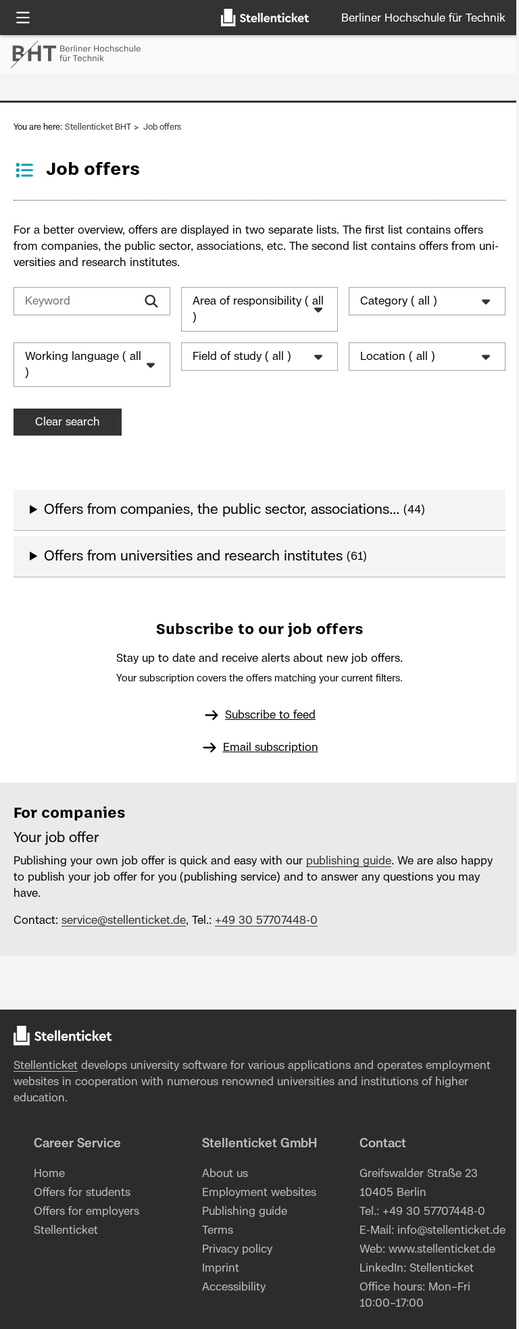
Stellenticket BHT (98, 127)
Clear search (67, 422)
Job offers (162, 127)
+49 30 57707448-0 (266, 920)
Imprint (215, 1268)
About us (220, 1173)
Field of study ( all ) (238, 356)
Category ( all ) (391, 301)
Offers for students (80, 1192)
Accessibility (229, 1287)
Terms (212, 1230)
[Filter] (151, 301)
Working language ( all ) (75, 364)
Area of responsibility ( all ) (247, 309)
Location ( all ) (390, 356)
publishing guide (348, 861)
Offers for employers (85, 1211)
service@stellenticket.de (123, 920)
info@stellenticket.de (407, 1246)
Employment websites (254, 1192)
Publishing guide (239, 1211)
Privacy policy (232, 1249)
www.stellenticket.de (435, 1265)
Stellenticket (46, 1065)
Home (48, 1173)
